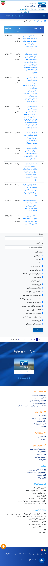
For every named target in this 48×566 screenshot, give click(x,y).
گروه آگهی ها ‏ (38, 21)
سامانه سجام (41, 454)
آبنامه (43, 426)
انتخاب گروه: (39, 252)
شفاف (43, 439)
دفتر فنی (38, 259)
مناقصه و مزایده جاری (38, 403)
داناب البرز (41, 436)
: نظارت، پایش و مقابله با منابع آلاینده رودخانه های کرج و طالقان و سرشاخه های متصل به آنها (30, 190)
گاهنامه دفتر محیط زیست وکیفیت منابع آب (31, 406)
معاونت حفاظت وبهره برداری (31, 306)
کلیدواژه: (40, 234)
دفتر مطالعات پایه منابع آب (32, 295)
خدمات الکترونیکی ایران (36, 470)
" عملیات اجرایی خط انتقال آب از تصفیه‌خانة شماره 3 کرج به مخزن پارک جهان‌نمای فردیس (30, 220)
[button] (29, 378)
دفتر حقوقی (37, 255)
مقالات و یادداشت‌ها (38, 418)
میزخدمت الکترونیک (38, 395)
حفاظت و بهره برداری (34, 309)
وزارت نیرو (40, 475)
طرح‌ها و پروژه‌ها (39, 424)
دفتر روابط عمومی (35, 266)
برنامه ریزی (37, 277)
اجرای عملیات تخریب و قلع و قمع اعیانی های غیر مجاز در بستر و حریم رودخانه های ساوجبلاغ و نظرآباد (30, 138)
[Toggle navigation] (44, 16)
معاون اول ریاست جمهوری (35, 472)
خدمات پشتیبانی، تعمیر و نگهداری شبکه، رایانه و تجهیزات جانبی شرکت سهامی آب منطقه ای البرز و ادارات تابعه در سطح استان (30, 42)
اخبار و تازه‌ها (41, 416)
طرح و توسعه (36, 284)
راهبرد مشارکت (40, 457)
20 (21, 339)
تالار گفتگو (42, 460)
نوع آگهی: (39, 243)
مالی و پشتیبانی (36, 281)
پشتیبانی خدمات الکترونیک (36, 400)
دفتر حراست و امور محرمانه (32, 273)
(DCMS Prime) (34, 560)
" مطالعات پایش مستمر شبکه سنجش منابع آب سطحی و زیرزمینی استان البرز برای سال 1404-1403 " (30, 205)
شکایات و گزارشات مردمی (37, 449)
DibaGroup (25, 560)
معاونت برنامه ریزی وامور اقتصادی (29, 299)
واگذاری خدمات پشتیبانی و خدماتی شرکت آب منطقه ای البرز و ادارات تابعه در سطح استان (30, 153)
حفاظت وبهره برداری (34, 288)
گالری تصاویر (41, 421)
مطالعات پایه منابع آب (33, 291)
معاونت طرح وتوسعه (34, 302)
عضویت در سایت (39, 398)
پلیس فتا (41, 478)
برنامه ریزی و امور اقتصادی (32, 317)
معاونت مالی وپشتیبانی (33, 324)
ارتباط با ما (41, 452)
